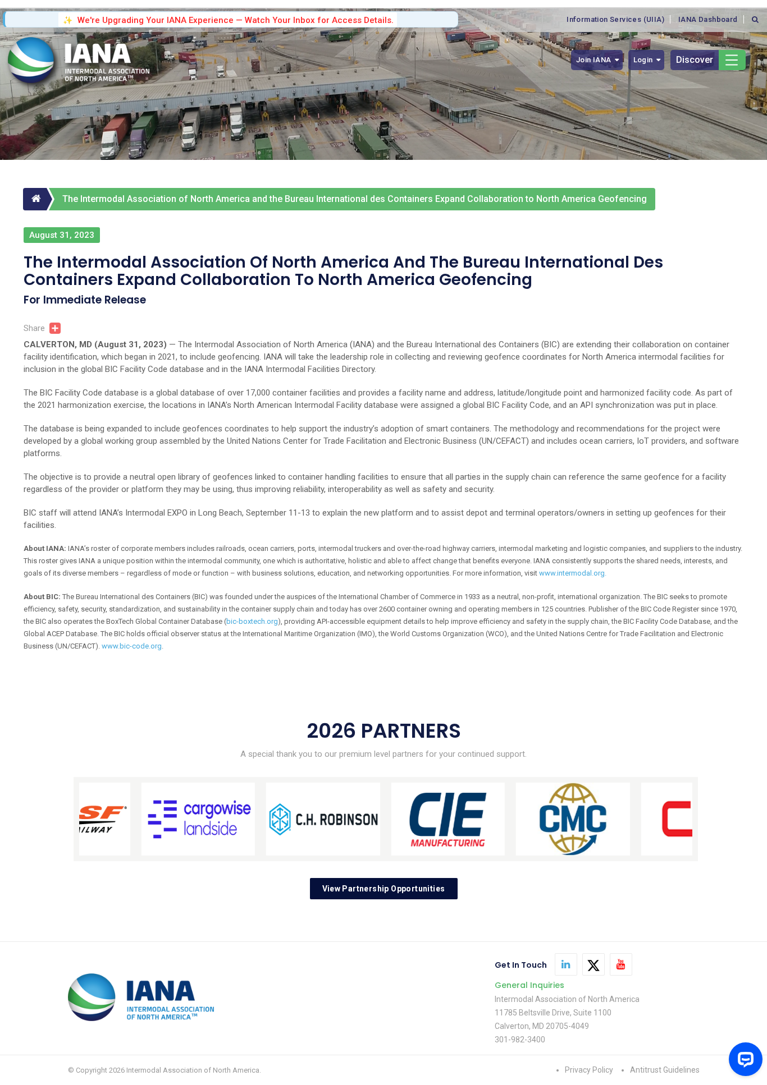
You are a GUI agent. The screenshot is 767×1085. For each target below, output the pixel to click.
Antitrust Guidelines (665, 1069)
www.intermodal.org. (572, 573)
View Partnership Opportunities (383, 888)
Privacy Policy (589, 1069)
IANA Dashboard (708, 19)
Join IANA (593, 60)
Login (643, 60)
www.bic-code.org (132, 646)
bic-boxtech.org (252, 621)
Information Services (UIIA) (615, 19)
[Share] (53, 328)
